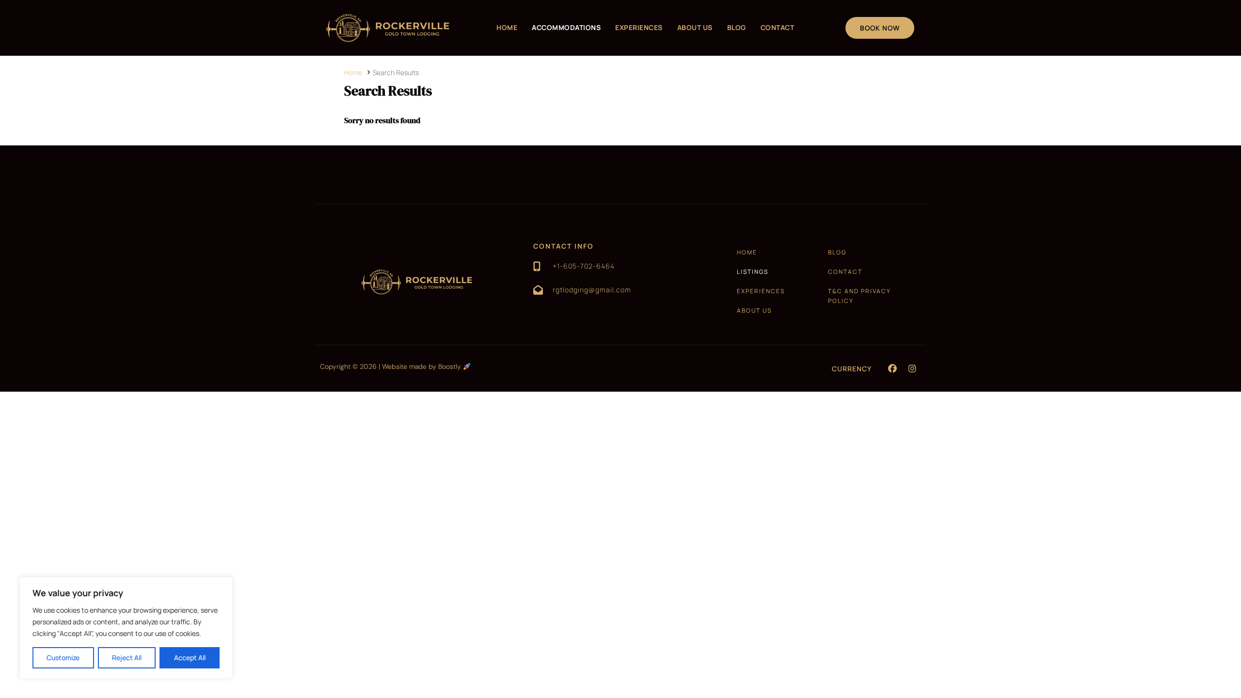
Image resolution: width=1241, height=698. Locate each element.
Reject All (127, 657)
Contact (778, 27)
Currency (852, 368)
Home (506, 27)
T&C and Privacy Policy (859, 296)
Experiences (639, 27)
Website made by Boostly (422, 366)
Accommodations (566, 27)
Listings (752, 272)
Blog (736, 27)
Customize (63, 657)
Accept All (190, 657)
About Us (695, 27)
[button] (892, 368)
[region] (126, 628)
